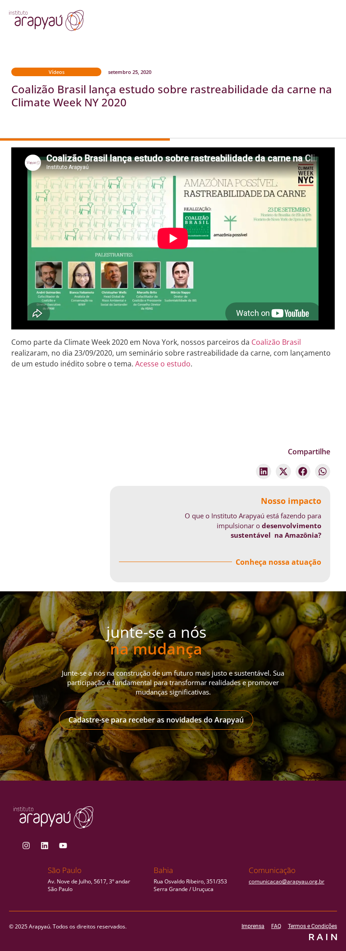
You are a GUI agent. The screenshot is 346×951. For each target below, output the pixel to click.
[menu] (302, 23)
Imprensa (252, 926)
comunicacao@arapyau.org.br (286, 881)
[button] (263, 471)
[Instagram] (26, 845)
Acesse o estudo (163, 364)
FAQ (276, 926)
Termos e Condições (312, 926)
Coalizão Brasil (276, 342)
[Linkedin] (44, 845)
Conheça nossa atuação (278, 562)
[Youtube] (63, 845)
